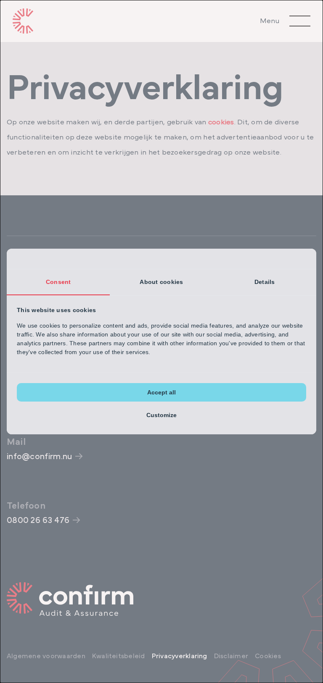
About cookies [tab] (161, 281)
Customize (161, 415)
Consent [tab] (58, 281)
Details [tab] (264, 281)
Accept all (161, 392)
